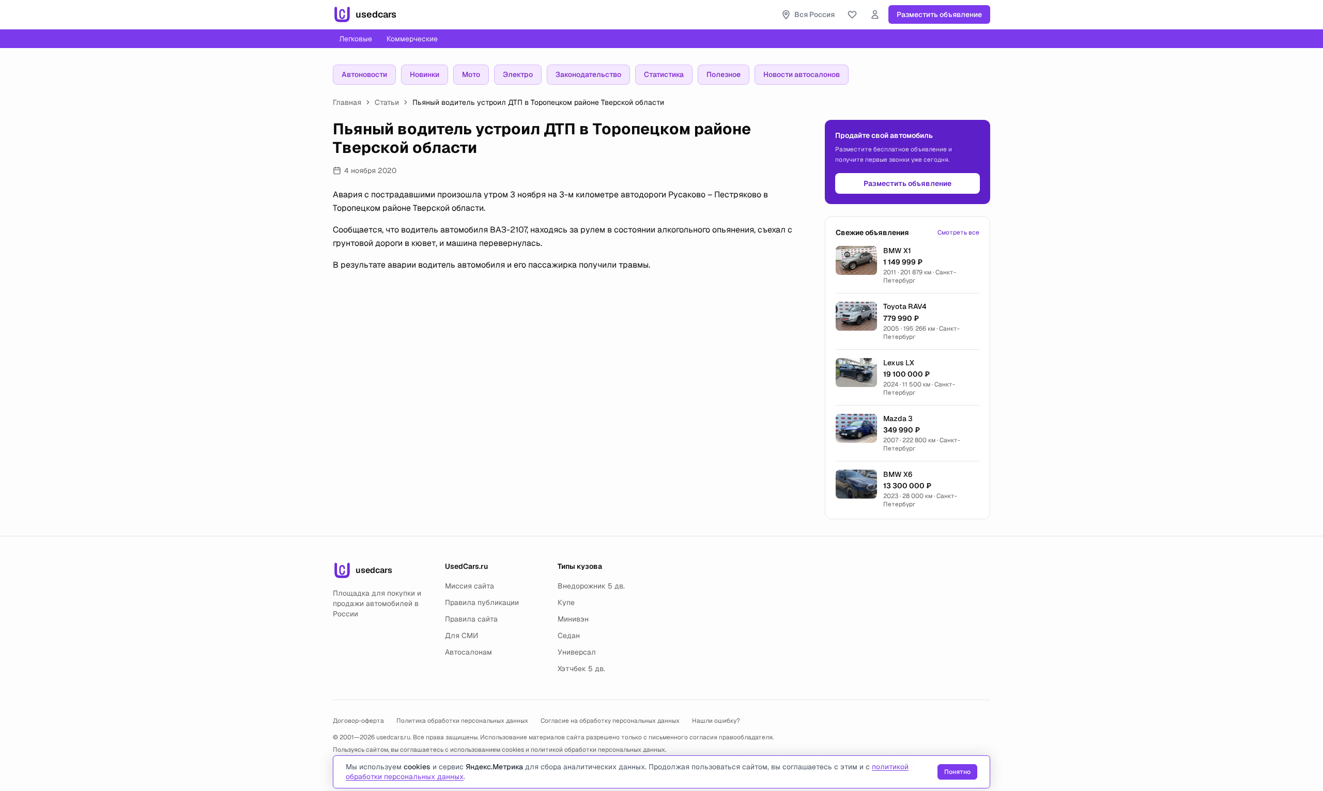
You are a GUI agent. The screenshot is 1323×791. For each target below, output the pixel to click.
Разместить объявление (939, 14)
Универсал (577, 652)
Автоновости (364, 74)
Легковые (355, 38)
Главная (347, 102)
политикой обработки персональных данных (598, 750)
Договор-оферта (358, 721)
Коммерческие (412, 38)
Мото (471, 74)
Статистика (664, 74)
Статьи (387, 102)
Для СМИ (461, 635)
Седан (569, 635)
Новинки (424, 74)
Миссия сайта (469, 586)
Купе (566, 602)
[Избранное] (852, 14)
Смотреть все (958, 232)
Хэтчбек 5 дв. (581, 668)
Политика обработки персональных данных (462, 721)
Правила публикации (482, 602)
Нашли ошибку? (716, 721)
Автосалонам (468, 652)
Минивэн (573, 619)
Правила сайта (471, 619)
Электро (518, 74)
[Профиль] (875, 14)
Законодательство (588, 74)
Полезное (723, 74)
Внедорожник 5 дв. (591, 586)
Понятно (957, 772)
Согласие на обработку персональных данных (610, 721)
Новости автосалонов (801, 74)
